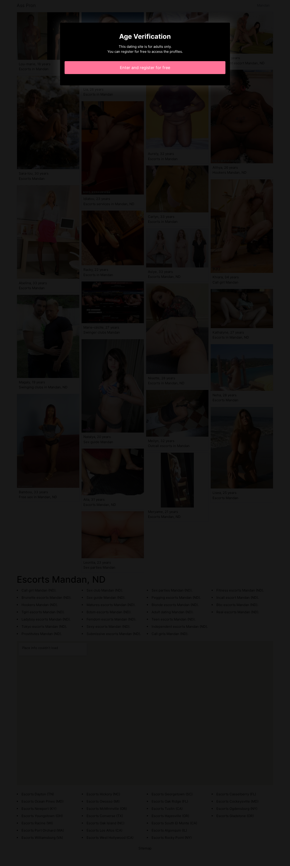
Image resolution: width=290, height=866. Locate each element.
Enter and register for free (145, 67)
